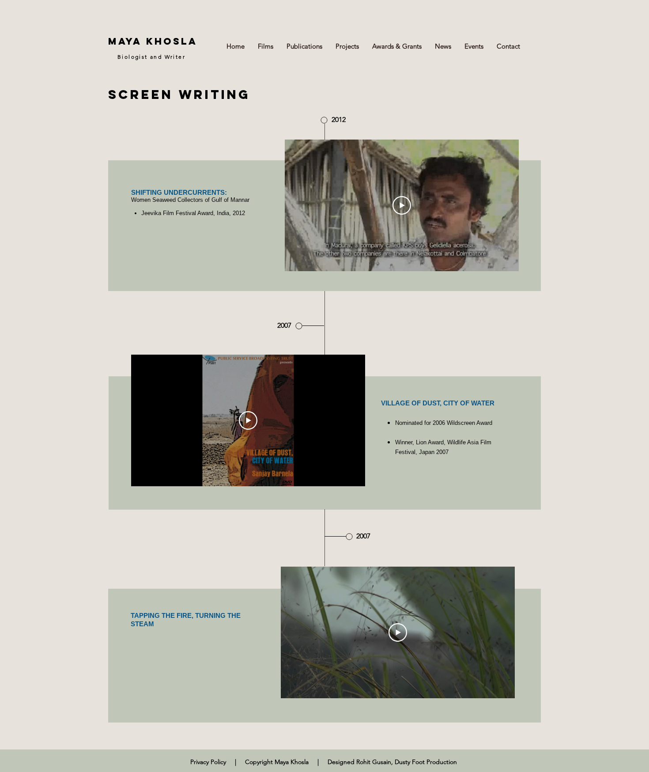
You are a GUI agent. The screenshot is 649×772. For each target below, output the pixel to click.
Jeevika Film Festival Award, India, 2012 (193, 213)
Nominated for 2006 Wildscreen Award (443, 423)
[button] (265, 46)
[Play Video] (401, 205)
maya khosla (152, 41)
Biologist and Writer (151, 56)
